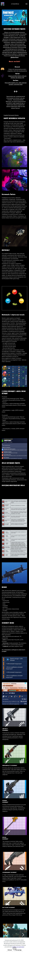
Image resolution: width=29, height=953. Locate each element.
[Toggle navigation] (26, 4)
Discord (17, 67)
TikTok (17, 73)
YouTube (15, 80)
